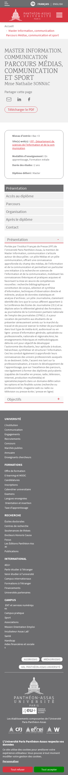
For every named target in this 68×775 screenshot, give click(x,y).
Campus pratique (14, 613)
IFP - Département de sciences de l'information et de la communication (33, 145)
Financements (12, 588)
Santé (8, 636)
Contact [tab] (12, 227)
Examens (10, 494)
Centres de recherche (16, 526)
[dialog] (34, 756)
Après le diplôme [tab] (19, 219)
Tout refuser (18, 769)
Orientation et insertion (18, 503)
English (58, 4)
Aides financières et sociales (19, 646)
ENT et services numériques (19, 607)
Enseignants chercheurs (18, 457)
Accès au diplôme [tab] (20, 196)
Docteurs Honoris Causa (18, 535)
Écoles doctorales (14, 521)
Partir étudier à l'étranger (19, 569)
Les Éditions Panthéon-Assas (19, 545)
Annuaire (10, 452)
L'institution (11, 425)
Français (43, 4)
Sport (8, 617)
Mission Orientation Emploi (20, 627)
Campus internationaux (18, 578)
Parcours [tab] (13, 203)
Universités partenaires (17, 592)
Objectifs (14, 399)
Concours (10, 443)
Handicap (10, 640)
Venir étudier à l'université (19, 574)
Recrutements (12, 438)
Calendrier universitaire (18, 489)
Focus (8, 539)
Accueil (9, 26)
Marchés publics (13, 448)
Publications (12, 551)
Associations (12, 622)
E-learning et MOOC (15, 475)
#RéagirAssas (52, 659)
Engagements (12, 434)
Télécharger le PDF (21, 110)
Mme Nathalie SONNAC (27, 84)
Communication (14, 429)
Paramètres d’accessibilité (33, 4)
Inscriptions (11, 484)
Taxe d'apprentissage (16, 507)
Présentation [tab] (16, 188)
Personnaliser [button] (11, 761)
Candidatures (12, 480)
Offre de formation (15, 471)
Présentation (17, 239)
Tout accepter (49, 769)
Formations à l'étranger (18, 583)
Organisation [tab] (16, 211)
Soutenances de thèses (17, 530)
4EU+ (7, 565)
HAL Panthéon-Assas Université (40, 667)
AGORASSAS (30, 659)
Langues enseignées (16, 498)
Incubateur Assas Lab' (17, 631)
